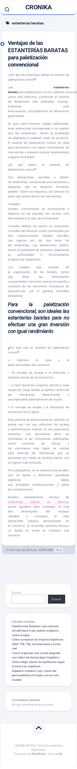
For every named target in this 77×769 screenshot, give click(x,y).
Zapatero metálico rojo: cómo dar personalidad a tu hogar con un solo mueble (35, 675)
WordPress (39, 753)
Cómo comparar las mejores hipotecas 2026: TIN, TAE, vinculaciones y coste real (37, 644)
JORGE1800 (45, 550)
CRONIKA (38, 7)
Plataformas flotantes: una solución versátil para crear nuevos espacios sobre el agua (35, 631)
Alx (60, 753)
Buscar (16, 592)
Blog (59, 550)
